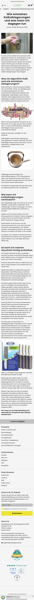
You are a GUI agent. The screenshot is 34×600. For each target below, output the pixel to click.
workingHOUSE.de (21, 594)
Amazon (23, 384)
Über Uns (4, 458)
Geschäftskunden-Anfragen (11, 445)
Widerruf (4, 485)
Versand (4, 478)
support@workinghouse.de (11, 543)
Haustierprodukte (7, 435)
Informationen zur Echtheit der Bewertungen (16, 599)
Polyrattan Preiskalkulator (10, 440)
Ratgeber (6, 9)
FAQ (2, 463)
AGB (2, 480)
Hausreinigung (6, 432)
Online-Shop (5, 384)
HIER (20, 375)
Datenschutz (5, 483)
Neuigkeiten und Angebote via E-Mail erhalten (15, 509)
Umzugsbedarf (6, 438)
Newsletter (5, 466)
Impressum (5, 475)
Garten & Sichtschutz (8, 430)
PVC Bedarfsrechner (8, 443)
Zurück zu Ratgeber (17, 421)
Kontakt (3, 455)
